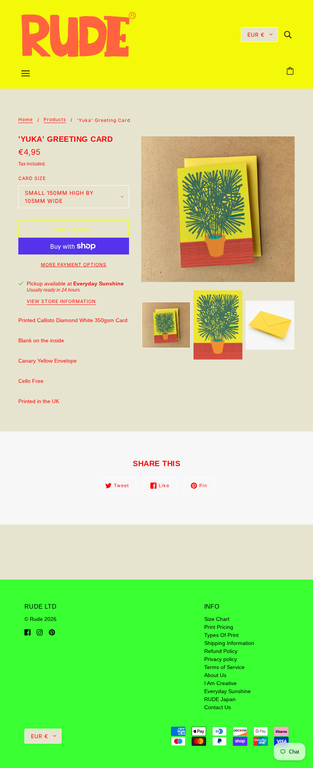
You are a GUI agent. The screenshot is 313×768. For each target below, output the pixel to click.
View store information (61, 301)
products (55, 119)
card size (32, 178)
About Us (215, 675)
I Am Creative (220, 683)
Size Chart (216, 619)
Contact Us (217, 707)
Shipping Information (229, 643)
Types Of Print (221, 635)
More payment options (73, 264)
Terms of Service (224, 667)
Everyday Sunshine (98, 283)
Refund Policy (220, 651)
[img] (288, 34)
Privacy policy (220, 659)
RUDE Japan (220, 699)
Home (25, 119)
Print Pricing (218, 627)
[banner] (78, 34)
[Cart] (291, 71)
